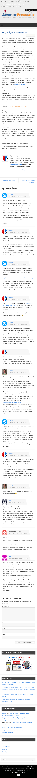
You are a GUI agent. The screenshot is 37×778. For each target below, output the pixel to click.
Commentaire (5, 606)
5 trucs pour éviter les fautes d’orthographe (28, 181)
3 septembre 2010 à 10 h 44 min (18, 232)
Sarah (10, 500)
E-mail (4, 628)
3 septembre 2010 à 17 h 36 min (18, 264)
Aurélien (11, 194)
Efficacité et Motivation (8, 6)
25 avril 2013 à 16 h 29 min (16, 502)
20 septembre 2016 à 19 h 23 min (18, 558)
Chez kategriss (5, 744)
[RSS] (32, 10)
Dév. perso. (30, 35)
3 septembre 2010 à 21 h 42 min (18, 324)
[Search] (33, 760)
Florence (11, 370)
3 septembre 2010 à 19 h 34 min (18, 299)
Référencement (25, 1)
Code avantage (6, 746)
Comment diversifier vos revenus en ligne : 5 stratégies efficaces (18, 687)
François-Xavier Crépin (7, 730)
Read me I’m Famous (19, 84)
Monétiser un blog (19, 4)
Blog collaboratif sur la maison (15, 727)
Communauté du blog (7, 4)
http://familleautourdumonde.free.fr (12, 402)
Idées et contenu (14, 1)
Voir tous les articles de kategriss (19, 170)
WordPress (4, 1)
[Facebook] (26, 10)
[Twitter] (29, 10)
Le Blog (18, 6)
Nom (3, 622)
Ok (18, 775)
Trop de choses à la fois (8, 180)
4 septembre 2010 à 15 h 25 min (18, 372)
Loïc (10, 556)
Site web (4, 634)
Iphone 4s (4, 749)
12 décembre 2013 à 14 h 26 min (18, 533)
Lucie (3, 727)
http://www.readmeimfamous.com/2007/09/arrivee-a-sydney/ (18, 278)
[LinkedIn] (35, 10)
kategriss (11, 230)
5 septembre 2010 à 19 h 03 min (18, 487)
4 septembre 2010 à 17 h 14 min (18, 455)
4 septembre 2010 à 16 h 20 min (18, 422)
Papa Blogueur (5, 752)
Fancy (3, 718)
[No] (35, 771)
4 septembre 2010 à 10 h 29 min (18, 353)
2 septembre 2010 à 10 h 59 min (18, 196)
